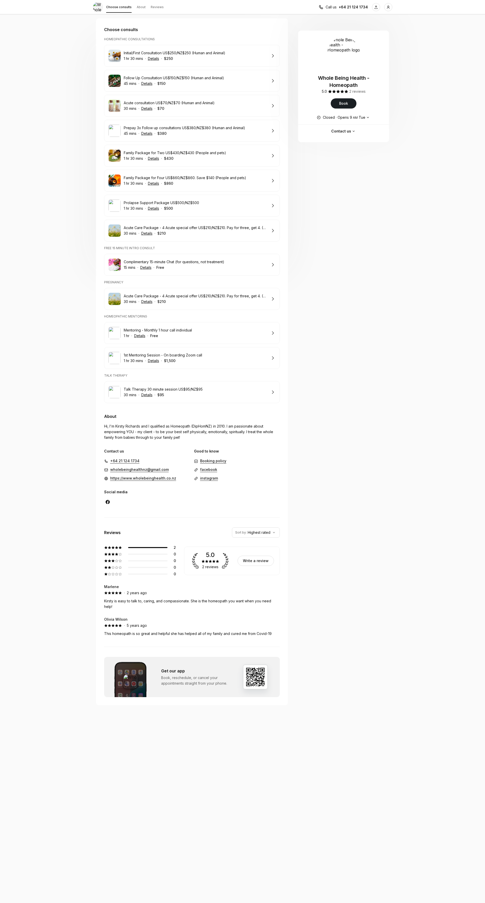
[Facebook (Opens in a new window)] (108, 502)
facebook (208, 469)
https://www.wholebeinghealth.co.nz (143, 478)
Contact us (341, 131)
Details (153, 58)
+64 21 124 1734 (353, 7)
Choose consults (119, 7)
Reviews (157, 7)
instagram (209, 478)
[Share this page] (376, 7)
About (141, 7)
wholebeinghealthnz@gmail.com (139, 469)
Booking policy (213, 461)
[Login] (388, 7)
